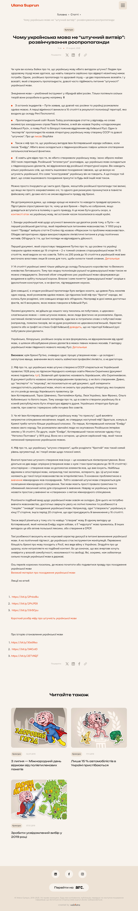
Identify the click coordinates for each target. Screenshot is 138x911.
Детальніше (112, 258)
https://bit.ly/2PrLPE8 (25, 603)
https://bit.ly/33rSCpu (25, 610)
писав (38, 136)
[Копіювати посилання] (85, 55)
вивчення (16, 480)
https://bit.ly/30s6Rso (24, 642)
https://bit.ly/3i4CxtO (25, 649)
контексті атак (20, 214)
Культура (69, 30)
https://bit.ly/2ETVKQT (24, 656)
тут (37, 375)
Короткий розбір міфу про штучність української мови (44, 618)
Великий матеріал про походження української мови (43, 573)
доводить (75, 327)
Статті (75, 14)
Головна (62, 14)
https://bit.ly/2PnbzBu (25, 597)
